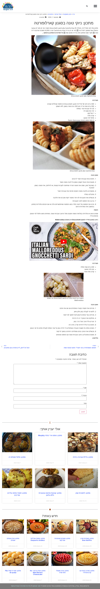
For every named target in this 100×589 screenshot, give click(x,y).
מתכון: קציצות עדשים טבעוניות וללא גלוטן (50, 494)
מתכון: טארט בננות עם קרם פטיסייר (87, 571)
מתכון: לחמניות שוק (83, 493)
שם (85, 387)
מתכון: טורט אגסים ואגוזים (13, 539)
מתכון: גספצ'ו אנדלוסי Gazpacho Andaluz (37, 539)
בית (74, 14)
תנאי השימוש (36, 586)
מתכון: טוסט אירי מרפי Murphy (50, 435)
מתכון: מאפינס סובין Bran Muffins (87, 539)
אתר (85, 403)
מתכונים (50, 14)
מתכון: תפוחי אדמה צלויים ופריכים (17, 494)
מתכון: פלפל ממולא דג (17, 457)
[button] (95, 6)
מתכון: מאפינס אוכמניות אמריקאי (62, 539)
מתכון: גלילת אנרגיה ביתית (83, 457)
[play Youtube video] (63, 241)
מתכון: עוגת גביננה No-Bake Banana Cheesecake (37, 572)
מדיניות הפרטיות (26, 586)
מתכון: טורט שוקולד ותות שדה (62, 571)
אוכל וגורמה (57, 14)
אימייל (84, 395)
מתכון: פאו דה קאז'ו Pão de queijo (13, 571)
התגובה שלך (82, 363)
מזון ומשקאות (67, 14)
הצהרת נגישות (15, 586)
